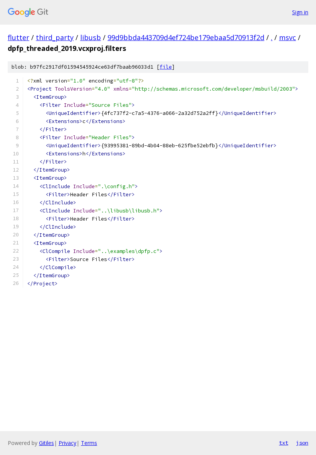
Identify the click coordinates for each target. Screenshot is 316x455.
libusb (90, 37)
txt (283, 442)
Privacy (67, 443)
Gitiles (46, 443)
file (166, 67)
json (302, 442)
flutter (18, 37)
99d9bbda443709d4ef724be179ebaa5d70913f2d (186, 37)
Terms (89, 443)
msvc (287, 37)
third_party (55, 37)
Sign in (300, 12)
